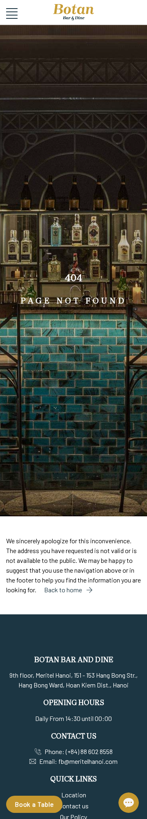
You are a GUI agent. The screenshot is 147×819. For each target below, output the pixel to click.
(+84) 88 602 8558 (89, 751)
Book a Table (34, 804)
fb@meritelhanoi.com (88, 761)
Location (73, 795)
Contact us (74, 806)
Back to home (63, 590)
